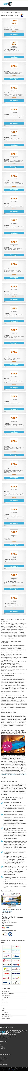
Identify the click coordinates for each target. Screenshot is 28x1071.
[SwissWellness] (16, 960)
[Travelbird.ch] (7, 965)
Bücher (2, 999)
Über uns (2, 1044)
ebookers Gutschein (22, 774)
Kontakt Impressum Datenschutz (2, 1047)
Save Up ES (8, 1037)
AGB (3, 923)
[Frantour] (16, 951)
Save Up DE (2, 1036)
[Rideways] (7, 982)
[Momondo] (16, 978)
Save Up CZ (8, 1036)
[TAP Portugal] (7, 969)
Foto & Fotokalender (5, 1006)
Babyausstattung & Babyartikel (7, 993)
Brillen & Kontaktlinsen (5, 997)
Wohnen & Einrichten (5, 1018)
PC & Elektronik (4, 1012)
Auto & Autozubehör (5, 991)
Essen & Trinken (4, 1001)
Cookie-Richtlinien (12, 1069)
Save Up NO (2, 1037)
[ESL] (16, 956)
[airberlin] (7, 960)
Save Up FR (14, 1036)
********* (14, 31)
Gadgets (3, 1008)
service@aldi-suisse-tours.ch (11, 922)
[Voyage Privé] (16, 982)
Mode (2, 1010)
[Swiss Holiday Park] (16, 969)
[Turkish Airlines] (16, 965)
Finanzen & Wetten (5, 1003)
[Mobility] (7, 978)
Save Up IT (2, 1038)
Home (2, 12)
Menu (4, 8)
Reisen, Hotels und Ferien (9, 12)
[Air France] (7, 947)
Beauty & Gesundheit (5, 995)
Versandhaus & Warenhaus (6, 1016)
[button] (27, 1067)
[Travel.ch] (16, 947)
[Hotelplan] (7, 974)
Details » (5, 36)
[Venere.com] (7, 951)
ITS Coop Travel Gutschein (10, 774)
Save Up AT (8, 1038)
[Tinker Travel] (7, 956)
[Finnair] (16, 974)
